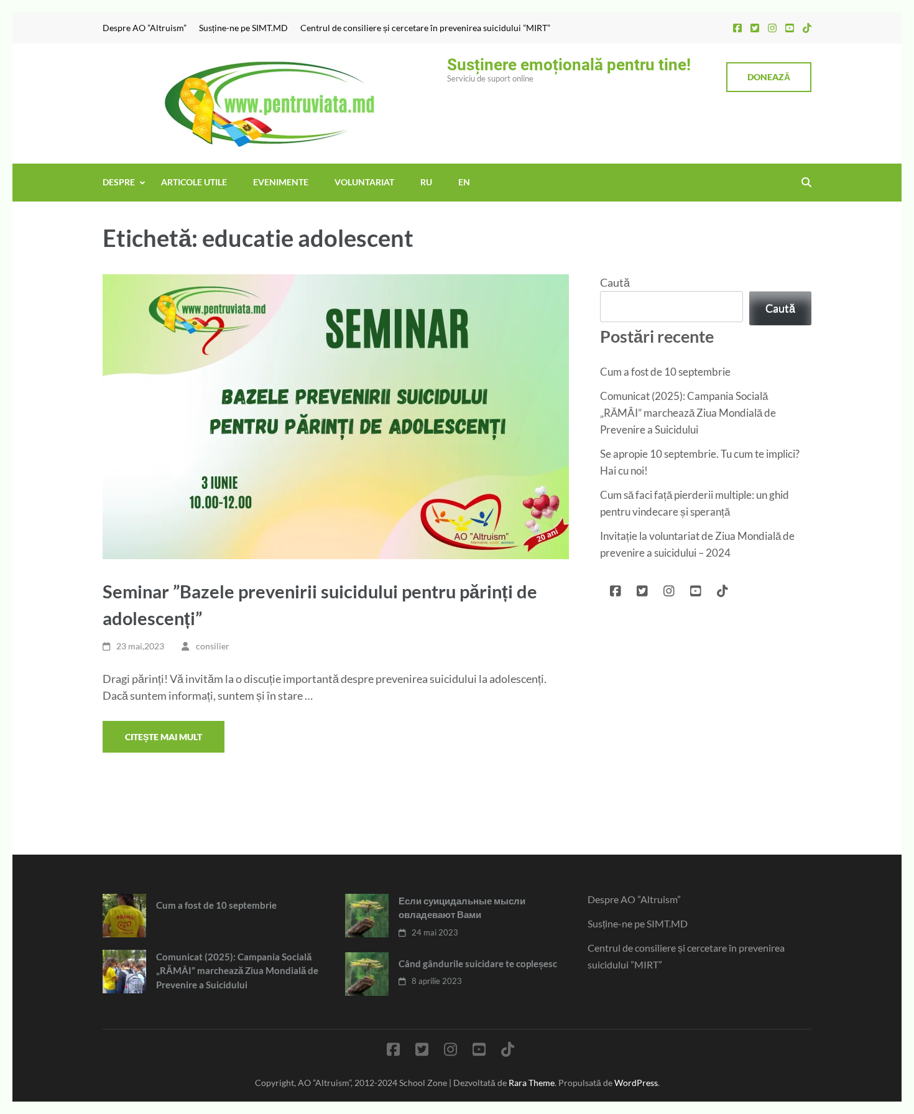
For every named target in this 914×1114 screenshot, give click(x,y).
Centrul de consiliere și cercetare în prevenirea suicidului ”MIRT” (425, 28)
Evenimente (280, 182)
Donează (768, 77)
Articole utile (194, 182)
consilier (212, 646)
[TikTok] (807, 28)
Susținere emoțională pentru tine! (569, 64)
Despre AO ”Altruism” (145, 28)
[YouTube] (789, 28)
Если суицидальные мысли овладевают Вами (462, 908)
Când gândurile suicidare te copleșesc (478, 963)
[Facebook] (737, 28)
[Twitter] (754, 28)
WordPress (636, 1082)
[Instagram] (772, 28)
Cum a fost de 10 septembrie (665, 371)
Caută (615, 282)
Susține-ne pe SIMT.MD (243, 28)
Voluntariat (364, 182)
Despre (119, 182)
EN (464, 182)
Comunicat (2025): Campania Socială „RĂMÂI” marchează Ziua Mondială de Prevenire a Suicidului (688, 412)
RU (426, 182)
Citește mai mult (163, 736)
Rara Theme (532, 1082)
